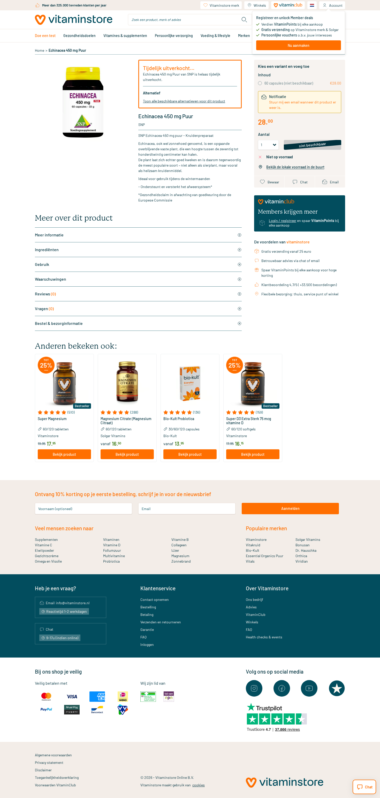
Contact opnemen (154, 599)
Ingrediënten (47, 249)
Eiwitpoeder (44, 550)
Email (146, 508)
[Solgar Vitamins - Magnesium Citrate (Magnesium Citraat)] (127, 383)
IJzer (175, 550)
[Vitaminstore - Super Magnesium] (64, 383)
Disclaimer (43, 770)
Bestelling (148, 607)
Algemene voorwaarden (53, 755)
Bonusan (302, 545)
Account (336, 5)
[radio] (260, 83)
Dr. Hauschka (305, 550)
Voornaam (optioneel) (55, 508)
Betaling (146, 614)
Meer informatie (49, 234)
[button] (64, 412)
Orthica (301, 556)
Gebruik (42, 264)
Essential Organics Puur (264, 556)
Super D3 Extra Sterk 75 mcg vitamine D (248, 421)
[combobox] (190, 19)
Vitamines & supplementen (125, 35)
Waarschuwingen (50, 279)
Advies (251, 607)
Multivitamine (114, 556)
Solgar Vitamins (307, 539)
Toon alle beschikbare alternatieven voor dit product (184, 101)
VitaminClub (255, 614)
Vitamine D (111, 545)
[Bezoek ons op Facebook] (281, 688)
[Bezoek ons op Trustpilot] (337, 688)
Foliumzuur (112, 550)
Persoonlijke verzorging (174, 35)
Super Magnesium (52, 419)
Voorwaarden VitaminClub (55, 785)
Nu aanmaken (298, 45)
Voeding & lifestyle (215, 35)
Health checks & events (264, 637)
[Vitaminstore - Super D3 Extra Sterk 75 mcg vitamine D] (252, 383)
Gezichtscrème (46, 556)
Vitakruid (253, 545)
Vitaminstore (256, 539)
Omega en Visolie (48, 561)
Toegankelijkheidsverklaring (57, 777)
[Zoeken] (244, 20)
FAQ (143, 637)
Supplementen (46, 539)
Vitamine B (180, 539)
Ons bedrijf (254, 599)
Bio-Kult (252, 550)
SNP (141, 124)
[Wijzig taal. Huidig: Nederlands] (312, 5)
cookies (198, 785)
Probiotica (111, 561)
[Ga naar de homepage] (73, 20)
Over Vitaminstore (267, 588)
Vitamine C (43, 545)
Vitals (250, 561)
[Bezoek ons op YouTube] (309, 688)
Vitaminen (111, 539)
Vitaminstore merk (224, 5)
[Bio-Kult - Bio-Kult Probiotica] (190, 383)
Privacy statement (49, 762)
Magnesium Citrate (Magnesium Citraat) (126, 421)
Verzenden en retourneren (160, 622)
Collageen (179, 545)
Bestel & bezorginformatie (59, 323)
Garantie (147, 629)
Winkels (260, 5)
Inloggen (147, 644)
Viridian (301, 561)
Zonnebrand (181, 561)
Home (39, 50)
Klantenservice (158, 588)
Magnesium (180, 556)
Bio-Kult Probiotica (178, 419)
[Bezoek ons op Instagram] (254, 688)
